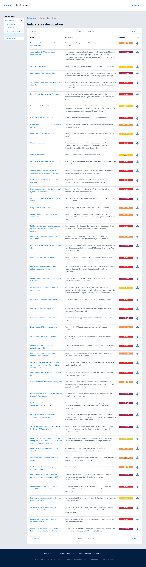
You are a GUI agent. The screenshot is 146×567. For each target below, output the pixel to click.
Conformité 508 (108, 559)
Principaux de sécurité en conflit (42, 133)
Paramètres (135, 5)
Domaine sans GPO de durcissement (43, 327)
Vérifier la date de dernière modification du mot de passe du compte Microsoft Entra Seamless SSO (46, 364)
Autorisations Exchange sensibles (42, 73)
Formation (98, 553)
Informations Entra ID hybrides (41, 106)
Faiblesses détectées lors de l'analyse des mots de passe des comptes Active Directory (45, 228)
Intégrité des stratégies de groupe (42, 257)
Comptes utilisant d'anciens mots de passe (46, 382)
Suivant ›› (135, 31)
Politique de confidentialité (77, 559)
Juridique (95, 559)
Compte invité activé (37, 155)
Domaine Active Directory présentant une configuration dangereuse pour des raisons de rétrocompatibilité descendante (46, 440)
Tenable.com (48, 553)
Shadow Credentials (37, 143)
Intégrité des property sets (40, 207)
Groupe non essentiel (38, 66)
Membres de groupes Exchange (41, 118)
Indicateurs (23, 5)
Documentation (85, 553)
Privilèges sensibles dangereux (41, 308)
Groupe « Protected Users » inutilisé (43, 336)
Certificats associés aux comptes (42, 318)
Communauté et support (66, 553)
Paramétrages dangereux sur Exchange (44, 94)
